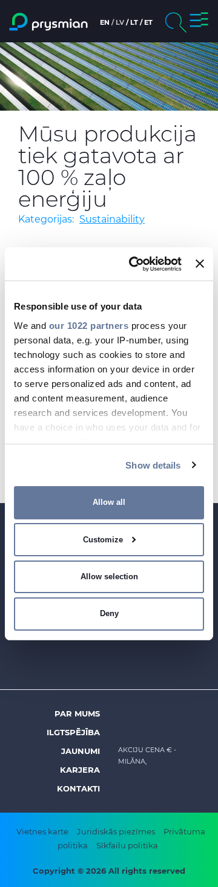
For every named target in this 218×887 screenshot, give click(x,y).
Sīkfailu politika (127, 845)
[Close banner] (200, 263)
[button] (199, 22)
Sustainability (112, 219)
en (105, 22)
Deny (109, 613)
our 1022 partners (89, 325)
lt (134, 22)
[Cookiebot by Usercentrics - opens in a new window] (135, 263)
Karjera (80, 770)
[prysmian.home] (48, 22)
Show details (152, 465)
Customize (103, 539)
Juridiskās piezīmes (116, 831)
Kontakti (78, 788)
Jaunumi (80, 751)
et (148, 22)
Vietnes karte (42, 831)
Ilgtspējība (73, 732)
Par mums (77, 713)
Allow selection (109, 576)
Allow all (109, 502)
